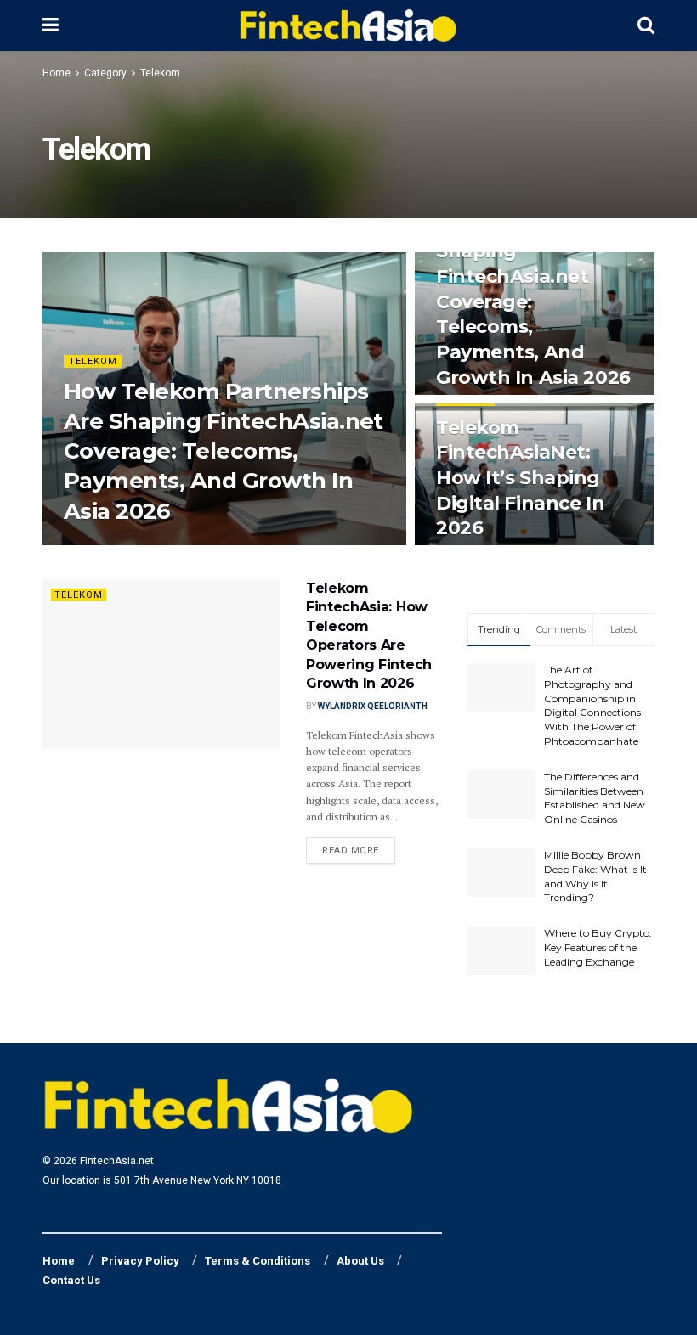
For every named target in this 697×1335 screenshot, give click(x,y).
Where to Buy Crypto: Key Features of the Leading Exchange (598, 947)
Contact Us (71, 1280)
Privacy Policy (140, 1260)
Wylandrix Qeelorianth (130, 544)
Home (56, 73)
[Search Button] (646, 25)
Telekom (160, 73)
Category (105, 73)
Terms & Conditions (257, 1260)
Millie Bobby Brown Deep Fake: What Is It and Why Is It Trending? (595, 876)
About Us (360, 1260)
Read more (358, 850)
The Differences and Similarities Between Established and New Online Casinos (594, 797)
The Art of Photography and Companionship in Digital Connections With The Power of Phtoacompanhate (592, 705)
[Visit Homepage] (348, 25)
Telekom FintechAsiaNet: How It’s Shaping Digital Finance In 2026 (520, 478)
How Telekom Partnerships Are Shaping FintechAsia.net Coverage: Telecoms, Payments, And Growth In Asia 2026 (223, 451)
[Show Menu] (50, 25)
